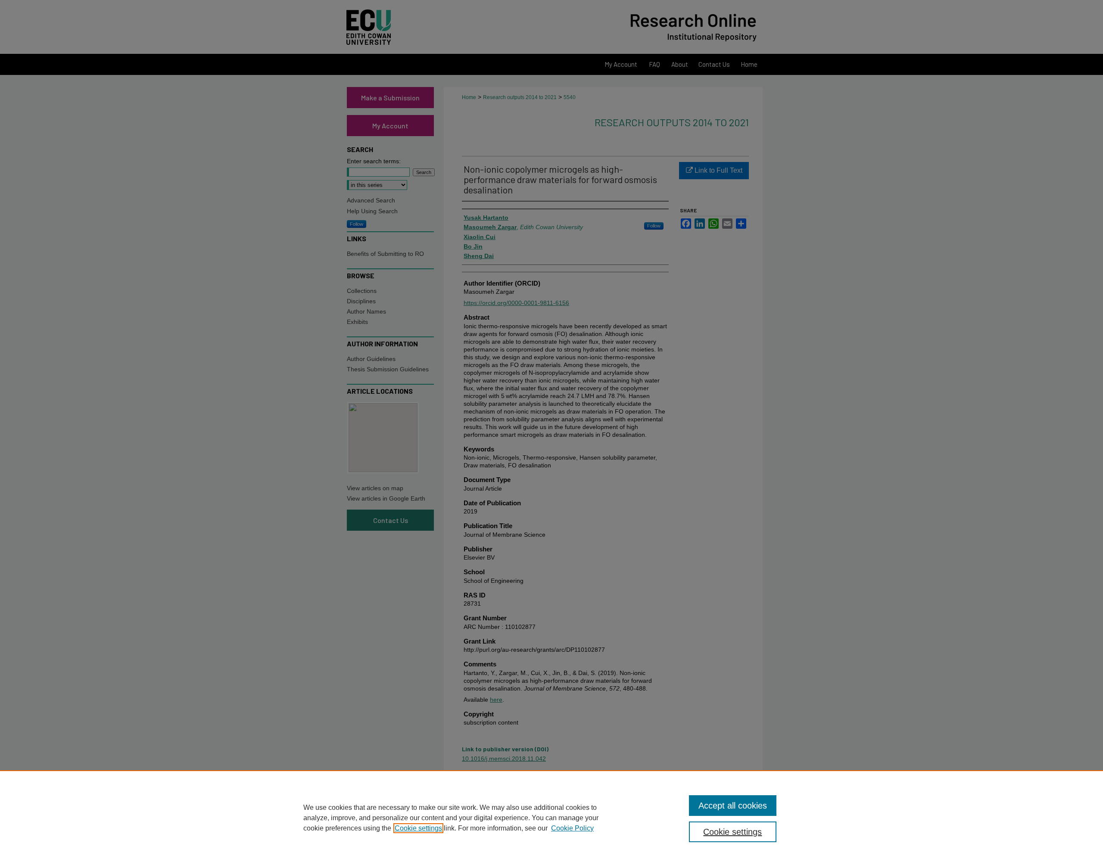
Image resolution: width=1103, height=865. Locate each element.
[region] (551, 817)
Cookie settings (418, 828)
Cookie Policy (572, 828)
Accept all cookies (732, 805)
